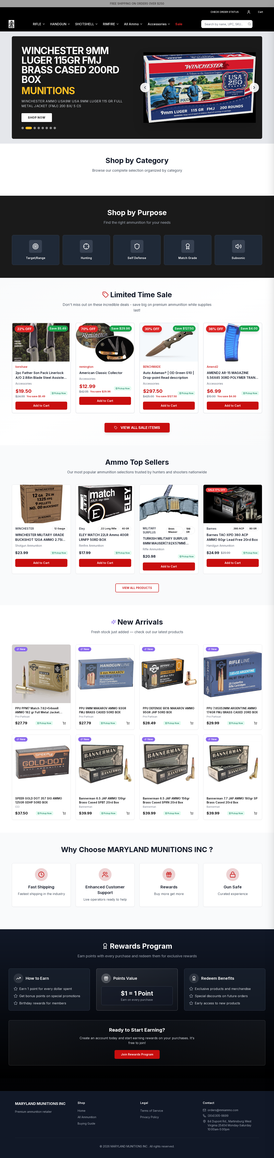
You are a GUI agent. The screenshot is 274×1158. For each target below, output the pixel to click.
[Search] (249, 24)
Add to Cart (41, 429)
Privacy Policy (149, 1141)
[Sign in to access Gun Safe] (260, 24)
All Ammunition (87, 1141)
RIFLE (37, 24)
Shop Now (37, 141)
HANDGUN (58, 24)
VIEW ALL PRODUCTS (137, 612)
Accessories (157, 24)
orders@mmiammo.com (223, 1134)
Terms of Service (151, 1134)
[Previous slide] (145, 99)
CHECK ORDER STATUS (225, 11)
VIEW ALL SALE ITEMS (140, 451)
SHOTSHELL (84, 24)
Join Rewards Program (137, 1078)
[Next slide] (254, 99)
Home (81, 1134)
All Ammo (131, 24)
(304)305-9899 (218, 1139)
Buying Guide (86, 1147)
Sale (178, 24)
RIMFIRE (109, 24)
